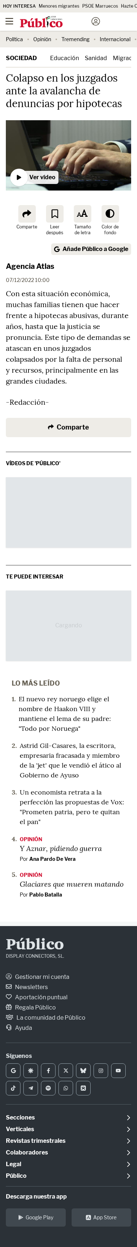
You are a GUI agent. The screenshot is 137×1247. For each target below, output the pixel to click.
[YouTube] (118, 1070)
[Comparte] (27, 214)
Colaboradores (27, 1152)
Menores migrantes (59, 6)
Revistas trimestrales (35, 1140)
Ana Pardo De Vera (52, 859)
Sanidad (96, 58)
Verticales (20, 1129)
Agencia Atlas (30, 266)
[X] (65, 1070)
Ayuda (23, 1027)
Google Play (39, 1217)
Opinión (42, 39)
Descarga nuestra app (36, 1196)
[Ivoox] (83, 1088)
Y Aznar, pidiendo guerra (61, 848)
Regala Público (35, 1007)
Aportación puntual (41, 997)
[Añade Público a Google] (13, 1070)
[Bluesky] (83, 1070)
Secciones (20, 1117)
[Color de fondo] (110, 214)
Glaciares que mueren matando (71, 884)
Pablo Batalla (45, 894)
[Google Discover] (30, 1070)
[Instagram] (101, 1070)
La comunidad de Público (50, 1017)
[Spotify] (48, 1088)
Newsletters (31, 987)
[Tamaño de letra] (82, 214)
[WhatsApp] (65, 1088)
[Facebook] (48, 1070)
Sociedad (21, 58)
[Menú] (9, 21)
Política (14, 39)
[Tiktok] (13, 1088)
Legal (13, 1164)
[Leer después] (55, 214)
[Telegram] (30, 1088)
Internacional (115, 39)
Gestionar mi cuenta (41, 976)
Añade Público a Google (95, 249)
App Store (105, 1217)
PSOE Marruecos (100, 6)
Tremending (75, 39)
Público (35, 945)
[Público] (55, 22)
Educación (64, 58)
